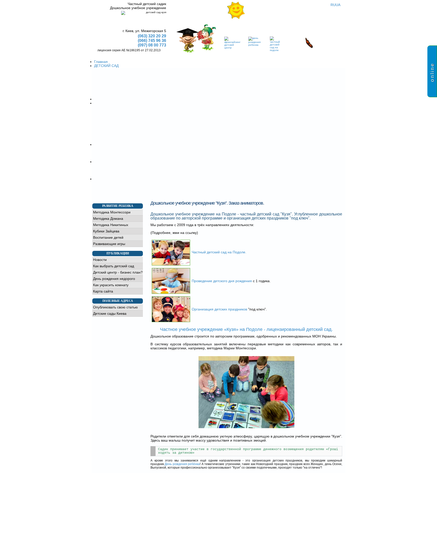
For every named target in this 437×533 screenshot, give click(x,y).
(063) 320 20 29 (152, 36)
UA (338, 5)
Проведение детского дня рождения (222, 281)
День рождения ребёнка (182, 464)
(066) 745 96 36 (152, 40)
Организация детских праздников (219, 309)
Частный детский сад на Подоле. (219, 252)
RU (333, 5)
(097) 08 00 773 (152, 45)
